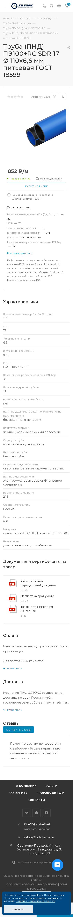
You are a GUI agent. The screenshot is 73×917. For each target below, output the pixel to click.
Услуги (51, 785)
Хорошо (19, 909)
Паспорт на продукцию (37, 596)
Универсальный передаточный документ (38, 583)
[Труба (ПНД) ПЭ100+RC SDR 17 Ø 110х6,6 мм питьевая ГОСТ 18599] (36, 134)
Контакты (36, 799)
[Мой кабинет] (59, 6)
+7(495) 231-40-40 (37, 824)
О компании (26, 785)
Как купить (18, 792)
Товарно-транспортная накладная (37, 609)
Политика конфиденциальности (39, 862)
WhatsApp (36, 813)
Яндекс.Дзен (46, 813)
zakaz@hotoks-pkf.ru (39, 837)
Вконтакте (26, 813)
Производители (50, 792)
